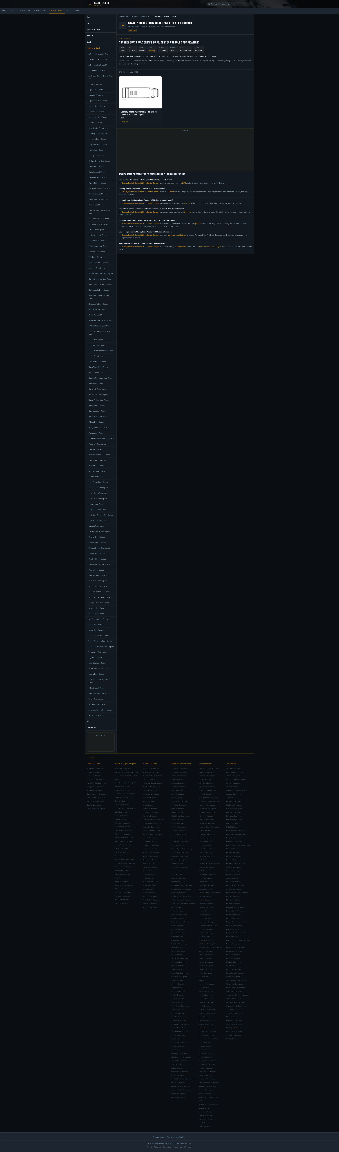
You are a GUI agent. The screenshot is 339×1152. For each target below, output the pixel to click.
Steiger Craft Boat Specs (98, 603)
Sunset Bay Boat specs (207, 1064)
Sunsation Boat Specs (97, 625)
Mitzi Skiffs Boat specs (234, 929)
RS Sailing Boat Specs (97, 520)
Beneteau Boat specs (122, 790)
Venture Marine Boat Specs (99, 693)
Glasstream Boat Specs (98, 262)
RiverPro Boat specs (233, 969)
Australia (170, 1137)
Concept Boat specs (150, 790)
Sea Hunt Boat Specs (97, 542)
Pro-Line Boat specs (150, 871)
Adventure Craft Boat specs (180, 776)
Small (45, 11)
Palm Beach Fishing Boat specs (210, 944)
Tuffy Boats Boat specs (234, 1013)
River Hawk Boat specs (179, 977)
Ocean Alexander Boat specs (97, 794)
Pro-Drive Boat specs (234, 958)
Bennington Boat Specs (97, 133)
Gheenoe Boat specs (233, 878)
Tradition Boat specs (178, 1068)
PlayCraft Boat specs (178, 951)
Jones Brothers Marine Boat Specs (99, 332)
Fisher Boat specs (205, 852)
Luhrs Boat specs (121, 848)
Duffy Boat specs (205, 845)
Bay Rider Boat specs (206, 787)
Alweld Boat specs (233, 787)
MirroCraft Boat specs (234, 925)
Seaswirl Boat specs (150, 892)
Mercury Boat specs (206, 918)
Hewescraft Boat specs (179, 892)
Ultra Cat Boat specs (233, 1017)
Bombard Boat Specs (97, 139)
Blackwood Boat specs (207, 805)
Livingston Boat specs (234, 914)
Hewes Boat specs (205, 878)
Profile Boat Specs (96, 466)
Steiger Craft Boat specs (179, 1031)
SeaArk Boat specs (233, 977)
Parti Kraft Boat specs (206, 951)
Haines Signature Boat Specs (100, 279)
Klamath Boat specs (233, 903)
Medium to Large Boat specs (125, 764)
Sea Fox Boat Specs (96, 537)
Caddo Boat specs (177, 819)
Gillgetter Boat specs (234, 881)
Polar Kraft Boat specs (234, 951)
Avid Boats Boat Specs (97, 117)
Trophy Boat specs (177, 1075)
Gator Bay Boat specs (206, 867)
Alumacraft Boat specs (207, 772)
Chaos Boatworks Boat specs (236, 834)
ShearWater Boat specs (207, 1013)
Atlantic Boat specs (177, 790)
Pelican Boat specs (233, 944)
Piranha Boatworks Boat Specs (101, 438)
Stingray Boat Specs (96, 608)
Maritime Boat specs (206, 907)
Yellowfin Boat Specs (96, 715)
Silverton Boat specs (122, 889)
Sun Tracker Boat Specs (98, 619)
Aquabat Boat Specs (96, 95)
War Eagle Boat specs (234, 1028)
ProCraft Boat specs (206, 966)
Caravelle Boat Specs (97, 183)
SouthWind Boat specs (179, 1017)
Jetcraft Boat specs (150, 838)
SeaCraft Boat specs (178, 1002)
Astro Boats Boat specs (207, 783)
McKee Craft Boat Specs (98, 394)
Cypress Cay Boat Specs (98, 224)
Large (12, 11)
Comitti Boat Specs (96, 205)
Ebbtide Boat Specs (96, 240)
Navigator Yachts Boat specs (97, 787)
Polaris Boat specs (233, 955)
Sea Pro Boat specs (178, 998)
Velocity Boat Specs (96, 688)
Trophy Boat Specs (96, 674)
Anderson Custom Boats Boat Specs (100, 77)
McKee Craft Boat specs (179, 933)
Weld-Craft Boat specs (234, 1031)
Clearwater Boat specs (207, 834)
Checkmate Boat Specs (97, 194)
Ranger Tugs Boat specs (179, 973)
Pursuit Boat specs (149, 878)
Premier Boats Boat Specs (99, 455)
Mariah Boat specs (177, 925)
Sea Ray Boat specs (94, 805)
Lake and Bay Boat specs (235, 907)
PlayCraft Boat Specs (97, 444)
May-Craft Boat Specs (97, 389)
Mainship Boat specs (122, 852)
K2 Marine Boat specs (234, 900)
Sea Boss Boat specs (206, 984)
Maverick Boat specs (206, 911)
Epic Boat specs (176, 874)
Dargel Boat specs (233, 838)
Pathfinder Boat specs (207, 955)
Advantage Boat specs (179, 772)
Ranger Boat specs (205, 969)
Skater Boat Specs (96, 570)
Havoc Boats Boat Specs (98, 290)
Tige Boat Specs (95, 657)
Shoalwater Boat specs (234, 984)
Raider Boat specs (177, 969)
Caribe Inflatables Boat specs (236, 830)
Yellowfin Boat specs (178, 1097)
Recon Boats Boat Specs (98, 493)
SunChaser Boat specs (207, 1050)
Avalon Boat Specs (96, 111)
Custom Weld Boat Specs (98, 219)
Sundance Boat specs (206, 1057)
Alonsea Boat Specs (96, 70)
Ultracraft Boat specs (234, 1020)
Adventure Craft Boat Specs (99, 65)
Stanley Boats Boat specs (180, 1024)
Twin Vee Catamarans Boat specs (182, 1079)
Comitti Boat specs (177, 845)
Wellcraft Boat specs (122, 896)
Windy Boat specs (121, 903)
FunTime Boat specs (122, 834)
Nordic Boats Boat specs (151, 860)
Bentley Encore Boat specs (208, 798)
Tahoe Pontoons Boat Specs (100, 641)
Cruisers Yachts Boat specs (125, 808)
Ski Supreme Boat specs (207, 1028)
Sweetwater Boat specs (207, 1071)
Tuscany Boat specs (206, 1090)
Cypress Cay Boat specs (179, 856)
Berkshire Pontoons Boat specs (210, 801)
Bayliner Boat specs (122, 786)
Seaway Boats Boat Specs (99, 564)
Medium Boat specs (150, 764)
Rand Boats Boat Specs (98, 482)
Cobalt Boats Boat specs (151, 787)
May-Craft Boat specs (178, 929)
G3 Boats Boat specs (206, 860)
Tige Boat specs (176, 1064)
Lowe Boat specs (205, 896)
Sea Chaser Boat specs (207, 991)
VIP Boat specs (204, 1101)
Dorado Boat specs (149, 805)
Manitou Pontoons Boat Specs (100, 378)
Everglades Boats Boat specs (153, 819)
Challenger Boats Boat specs (153, 783)
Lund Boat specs (205, 900)
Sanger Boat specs (205, 980)
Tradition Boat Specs (97, 663)
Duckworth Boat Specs (97, 235)
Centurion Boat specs (150, 779)
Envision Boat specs (178, 871)
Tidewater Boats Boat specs (209, 1082)
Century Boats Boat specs (180, 834)
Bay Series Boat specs (234, 805)
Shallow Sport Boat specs (208, 1009)
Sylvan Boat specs (205, 1075)
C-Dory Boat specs (177, 812)
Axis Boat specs (176, 798)
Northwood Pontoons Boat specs (238, 940)
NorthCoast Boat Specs (98, 416)
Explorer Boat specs (233, 852)
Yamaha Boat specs (206, 1123)
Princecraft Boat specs (179, 962)
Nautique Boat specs (178, 940)
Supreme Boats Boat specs (236, 1006)
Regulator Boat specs (150, 881)
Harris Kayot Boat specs (207, 874)
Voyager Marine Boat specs (208, 1104)
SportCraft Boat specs (151, 900)
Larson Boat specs (149, 849)
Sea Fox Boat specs (178, 991)
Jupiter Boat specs (149, 841)
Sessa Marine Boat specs (96, 809)
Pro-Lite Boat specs (206, 962)
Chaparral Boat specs (122, 801)
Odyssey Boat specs (206, 940)
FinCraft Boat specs (233, 856)
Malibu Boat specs (177, 918)
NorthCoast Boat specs (179, 944)
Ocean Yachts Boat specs (96, 798)
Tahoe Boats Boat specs (179, 1053)
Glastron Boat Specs (96, 268)
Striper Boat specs (177, 1039)
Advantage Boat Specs (97, 59)
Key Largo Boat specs (206, 885)
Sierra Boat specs (205, 1017)
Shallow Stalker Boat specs (236, 980)
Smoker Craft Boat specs (208, 1031)
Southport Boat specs (178, 1013)
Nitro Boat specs (205, 936)
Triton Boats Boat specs (179, 1071)
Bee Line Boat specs (233, 812)
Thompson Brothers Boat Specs (101, 646)
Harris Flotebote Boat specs (181, 889)
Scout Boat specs (149, 889)
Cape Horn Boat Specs (97, 177)
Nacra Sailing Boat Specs (98, 400)
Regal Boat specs (121, 878)
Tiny (68, 11)
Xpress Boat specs (205, 1119)
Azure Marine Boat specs (179, 801)
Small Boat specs (205, 764)
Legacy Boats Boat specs (124, 845)
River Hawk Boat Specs (97, 498)
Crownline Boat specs (151, 798)
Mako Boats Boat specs (179, 914)
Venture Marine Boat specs (180, 1086)
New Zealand (180, 1137)
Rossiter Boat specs (206, 977)
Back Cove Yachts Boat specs (125, 783)
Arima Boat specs (205, 779)
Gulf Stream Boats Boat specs (181, 885)
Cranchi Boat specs (94, 772)
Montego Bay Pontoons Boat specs (238, 933)
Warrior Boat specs (205, 1108)
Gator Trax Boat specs (234, 871)
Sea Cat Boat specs (205, 988)
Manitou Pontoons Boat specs (181, 922)
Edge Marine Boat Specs (98, 246)
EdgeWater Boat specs (151, 812)
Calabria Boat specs (206, 816)
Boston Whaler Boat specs (152, 776)
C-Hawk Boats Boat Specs (99, 161)
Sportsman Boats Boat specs (209, 1039)
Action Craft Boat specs (234, 772)
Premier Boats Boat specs (180, 958)
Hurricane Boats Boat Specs (99, 320)
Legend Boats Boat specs (235, 911)
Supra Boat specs (177, 1050)
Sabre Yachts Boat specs (124, 885)
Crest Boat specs (205, 838)
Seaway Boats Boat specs (180, 1006)
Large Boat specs (93, 764)
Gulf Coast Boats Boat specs (153, 834)
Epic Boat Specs (95, 257)
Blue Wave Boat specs (234, 819)
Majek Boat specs (232, 918)
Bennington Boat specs (179, 805)
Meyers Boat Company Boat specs (238, 922)
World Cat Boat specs (150, 907)
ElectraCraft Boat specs (207, 849)
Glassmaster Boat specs (235, 885)
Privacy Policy (178, 1147)
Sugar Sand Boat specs (207, 1046)
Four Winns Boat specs (123, 830)
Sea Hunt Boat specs (178, 995)
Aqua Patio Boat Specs (97, 90)
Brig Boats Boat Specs (97, 144)
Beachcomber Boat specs (208, 790)
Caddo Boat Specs (96, 166)
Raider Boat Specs (95, 477)
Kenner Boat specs (205, 881)
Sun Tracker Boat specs (179, 1042)
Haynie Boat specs (233, 896)
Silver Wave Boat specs (207, 1020)
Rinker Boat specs (121, 881)
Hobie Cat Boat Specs (97, 315)
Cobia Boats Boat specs (179, 841)
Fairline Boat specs (94, 776)
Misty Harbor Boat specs (207, 922)
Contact (77, 11)
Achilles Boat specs (233, 768)
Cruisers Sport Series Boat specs (183, 849)
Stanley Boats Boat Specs (99, 592)
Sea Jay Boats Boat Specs (99, 548)
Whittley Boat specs (178, 1093)
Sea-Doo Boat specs (206, 998)
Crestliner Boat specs (206, 841)
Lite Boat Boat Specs (97, 361)
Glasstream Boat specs (179, 878)
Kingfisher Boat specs (151, 845)
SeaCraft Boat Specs (97, 559)
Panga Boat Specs (96, 433)
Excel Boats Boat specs (234, 849)
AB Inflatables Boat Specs (99, 54)
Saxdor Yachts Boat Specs (99, 531)
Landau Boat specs (205, 889)
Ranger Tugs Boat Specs (98, 488)
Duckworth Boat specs (179, 860)
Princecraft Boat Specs (97, 460)
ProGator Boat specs (233, 962)
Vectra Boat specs (205, 1093)
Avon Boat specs (232, 798)
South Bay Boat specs (206, 1035)
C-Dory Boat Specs (96, 155)
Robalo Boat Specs (96, 504)
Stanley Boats (145, 16)
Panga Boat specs (177, 947)
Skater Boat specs (177, 1009)
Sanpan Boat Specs (96, 526)
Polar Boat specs (177, 955)
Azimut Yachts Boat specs (96, 768)
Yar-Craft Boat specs (233, 1039)
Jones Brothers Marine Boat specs (183, 903)
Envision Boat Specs (96, 251)
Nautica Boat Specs (96, 405)
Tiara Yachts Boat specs (123, 892)
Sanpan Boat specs (177, 988)
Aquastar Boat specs (233, 794)
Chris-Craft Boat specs (123, 805)
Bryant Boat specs (177, 809)
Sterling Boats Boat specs (235, 1002)
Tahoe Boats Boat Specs (98, 635)
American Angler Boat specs (236, 790)
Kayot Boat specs (177, 907)
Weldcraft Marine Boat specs (181, 1090)
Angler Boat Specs (95, 84)
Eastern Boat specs (150, 809)
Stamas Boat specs (150, 903)
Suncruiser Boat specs (207, 1053)
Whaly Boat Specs (95, 699)
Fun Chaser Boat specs (207, 856)
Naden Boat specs (232, 936)
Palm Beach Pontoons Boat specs (211, 947)
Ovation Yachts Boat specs (124, 867)
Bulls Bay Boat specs (233, 827)
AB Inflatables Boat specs (180, 768)
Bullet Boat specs (232, 823)
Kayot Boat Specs (95, 340)
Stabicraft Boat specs (178, 1020)
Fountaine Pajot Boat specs (124, 827)
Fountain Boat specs (122, 823)
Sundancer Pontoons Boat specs (210, 1061)
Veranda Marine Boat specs (208, 1097)
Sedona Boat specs (206, 1006)
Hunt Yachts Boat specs (95, 779)
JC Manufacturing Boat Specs (100, 326)
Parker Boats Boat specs (151, 867)
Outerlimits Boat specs (151, 863)
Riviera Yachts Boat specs (96, 801)
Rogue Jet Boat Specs (97, 509)
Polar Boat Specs (95, 449)
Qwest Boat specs (232, 966)
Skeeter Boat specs (206, 1024)
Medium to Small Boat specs (181, 764)
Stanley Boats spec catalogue (209, 246)
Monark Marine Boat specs (208, 925)
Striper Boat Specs (96, 614)
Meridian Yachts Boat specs (125, 859)
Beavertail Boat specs (234, 809)
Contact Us (91, 727)
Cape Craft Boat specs (207, 819)
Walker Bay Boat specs (234, 1024)
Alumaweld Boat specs (207, 776)
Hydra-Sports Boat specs (124, 837)
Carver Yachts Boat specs (124, 797)
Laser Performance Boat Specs (101, 350)
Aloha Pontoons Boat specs (208, 768)
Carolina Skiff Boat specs (208, 823)
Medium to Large (23, 11)
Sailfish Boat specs (150, 885)
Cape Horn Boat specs (179, 827)
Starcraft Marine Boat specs (181, 1028)
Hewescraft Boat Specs (98, 304)
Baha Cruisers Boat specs (152, 768)
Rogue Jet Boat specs (178, 984)
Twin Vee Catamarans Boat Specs (99, 680)
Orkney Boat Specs (96, 422)
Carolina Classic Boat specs (125, 794)
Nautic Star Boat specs (207, 933)
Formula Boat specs (122, 819)
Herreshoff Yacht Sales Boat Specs (99, 296)
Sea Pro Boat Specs (96, 553)
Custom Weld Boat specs (180, 852)
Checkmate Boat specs (179, 838)
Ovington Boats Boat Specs (99, 427)
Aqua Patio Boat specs (178, 783)
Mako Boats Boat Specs (98, 367)
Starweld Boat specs (233, 998)
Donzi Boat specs (149, 801)
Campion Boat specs (178, 823)
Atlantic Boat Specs (96, 106)
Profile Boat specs (177, 966)
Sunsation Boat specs (178, 1046)
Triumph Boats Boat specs (208, 1086)
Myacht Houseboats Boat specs (126, 863)
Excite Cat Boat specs (122, 816)
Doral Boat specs (121, 812)
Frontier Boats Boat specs (235, 863)
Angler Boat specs (177, 779)
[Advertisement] (101, 743)
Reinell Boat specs (205, 973)
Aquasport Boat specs (179, 787)
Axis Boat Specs (95, 122)
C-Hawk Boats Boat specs (180, 816)
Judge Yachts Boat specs (124, 841)
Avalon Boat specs (177, 794)
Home (4, 11)
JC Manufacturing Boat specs (181, 900)
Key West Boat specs (178, 911)
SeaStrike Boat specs (206, 1002)
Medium (36, 11)
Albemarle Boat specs (123, 768)
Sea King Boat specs (206, 995)
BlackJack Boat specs (234, 816)
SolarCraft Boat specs (234, 991)
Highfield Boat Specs (96, 309)
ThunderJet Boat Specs (98, 652)
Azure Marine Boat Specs (98, 128)
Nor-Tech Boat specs (94, 790)
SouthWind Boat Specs (97, 581)
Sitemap (188, 1147)
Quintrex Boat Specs (96, 471)
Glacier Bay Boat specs (151, 827)
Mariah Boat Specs (96, 383)
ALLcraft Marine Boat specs (236, 779)
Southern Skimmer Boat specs (237, 995)
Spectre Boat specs (150, 896)
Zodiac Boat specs (205, 1126)
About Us (157, 1147)
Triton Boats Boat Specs (98, 668)
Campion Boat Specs (96, 172)
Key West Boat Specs (97, 345)
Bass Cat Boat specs (233, 801)
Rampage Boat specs (122, 874)
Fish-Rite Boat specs (234, 860)
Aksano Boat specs (233, 776)
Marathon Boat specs (206, 903)
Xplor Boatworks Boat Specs (100, 710)
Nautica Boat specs (177, 936)
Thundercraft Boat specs (208, 1079)
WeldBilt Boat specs (233, 1035)
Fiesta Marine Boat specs (152, 823)
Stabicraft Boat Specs (97, 586)
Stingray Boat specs (178, 1035)
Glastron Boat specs (178, 881)
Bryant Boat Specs (96, 150)
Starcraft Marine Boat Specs (100, 597)
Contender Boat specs (151, 794)
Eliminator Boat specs (151, 816)
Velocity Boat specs (178, 1082)
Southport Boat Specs (97, 575)
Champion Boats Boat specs (209, 827)
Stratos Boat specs (205, 1042)
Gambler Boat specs (233, 867)
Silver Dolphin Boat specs (235, 988)
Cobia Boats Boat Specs (98, 199)
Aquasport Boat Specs (97, 101)
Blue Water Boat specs (207, 812)
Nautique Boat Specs (97, 411)
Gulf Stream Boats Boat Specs (100, 273)
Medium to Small (57, 11)
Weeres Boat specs (206, 1112)
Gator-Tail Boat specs (234, 874)
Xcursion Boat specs (206, 1115)
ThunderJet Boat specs (179, 1061)
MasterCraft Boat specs (151, 852)
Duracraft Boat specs (234, 841)
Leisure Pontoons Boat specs (209, 892)
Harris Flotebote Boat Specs (100, 284)
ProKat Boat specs (149, 874)
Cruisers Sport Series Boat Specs (99, 211)
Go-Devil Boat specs (233, 889)
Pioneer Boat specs (206, 958)
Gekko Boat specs (205, 871)
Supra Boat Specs (95, 630)
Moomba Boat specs (206, 929)
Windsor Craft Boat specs (124, 899)
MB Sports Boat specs (206, 914)
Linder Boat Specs (95, 356)
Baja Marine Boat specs (151, 772)
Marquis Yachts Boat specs (96, 783)
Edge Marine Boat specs (179, 867)
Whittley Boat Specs (96, 704)
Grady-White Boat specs (151, 830)
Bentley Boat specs (206, 794)
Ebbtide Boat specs (178, 863)
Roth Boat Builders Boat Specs (100, 515)
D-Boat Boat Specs (96, 229)
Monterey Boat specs (150, 856)
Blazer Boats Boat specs (207, 809)
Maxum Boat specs (121, 856)
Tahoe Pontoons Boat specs (181, 1057)
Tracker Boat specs (233, 1009)
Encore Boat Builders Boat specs (238, 845)
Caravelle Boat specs (178, 830)
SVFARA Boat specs (206, 1068)
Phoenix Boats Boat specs (235, 947)
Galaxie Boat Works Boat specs (210, 863)
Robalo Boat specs (177, 980)
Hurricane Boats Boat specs (181, 896)
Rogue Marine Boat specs (235, 973)
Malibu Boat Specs (95, 372)
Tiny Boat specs (232, 764)
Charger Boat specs (206, 830)
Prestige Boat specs (122, 870)
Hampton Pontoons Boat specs (237, 892)
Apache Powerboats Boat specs (126, 772)
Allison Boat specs (233, 783)
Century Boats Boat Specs (99, 188)
